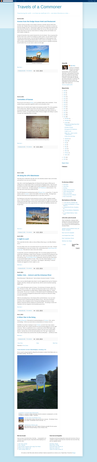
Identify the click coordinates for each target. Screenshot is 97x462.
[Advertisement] (37, 84)
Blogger (73, 452)
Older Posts (55, 343)
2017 (65, 108)
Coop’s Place (65, 186)
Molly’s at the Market (67, 193)
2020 (65, 102)
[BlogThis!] (38, 71)
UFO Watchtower (42, 187)
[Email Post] (34, 70)
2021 (65, 100)
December (67, 118)
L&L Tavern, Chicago (22, 443)
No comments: (29, 70)
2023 (65, 96)
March (66, 150)
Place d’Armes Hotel (67, 196)
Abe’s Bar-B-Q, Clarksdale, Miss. (71, 202)
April (66, 148)
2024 (65, 94)
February (67, 152)
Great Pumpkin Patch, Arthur (68, 235)
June (66, 144)
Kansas (32, 102)
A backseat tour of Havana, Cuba (31, 425)
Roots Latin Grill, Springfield (68, 232)
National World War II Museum (69, 194)
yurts (53, 258)
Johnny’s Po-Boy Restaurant (69, 189)
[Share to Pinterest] (42, 71)
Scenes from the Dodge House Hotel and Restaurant (36, 21)
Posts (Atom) (25, 345)
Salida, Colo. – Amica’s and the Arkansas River (34, 275)
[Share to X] (39, 71)
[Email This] (36, 71)
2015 (65, 112)
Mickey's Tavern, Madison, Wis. (24, 448)
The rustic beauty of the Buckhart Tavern (32, 417)
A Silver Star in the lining (26, 317)
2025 (65, 92)
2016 (65, 110)
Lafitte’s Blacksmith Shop (68, 191)
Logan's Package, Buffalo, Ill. (24, 449)
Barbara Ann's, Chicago (54, 445)
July (66, 142)
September (67, 138)
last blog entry (23, 320)
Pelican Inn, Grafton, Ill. (55, 448)
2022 (65, 98)
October (66, 122)
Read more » (19, 67)
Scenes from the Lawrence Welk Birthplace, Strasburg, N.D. (31, 349)
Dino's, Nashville (21, 445)
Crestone (27, 193)
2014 (65, 114)
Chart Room (65, 184)
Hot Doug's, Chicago (54, 443)
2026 (65, 90)
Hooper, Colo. (42, 192)
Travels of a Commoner (39, 6)
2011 (65, 159)
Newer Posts (20, 343)
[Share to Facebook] (40, 71)
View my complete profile (67, 84)
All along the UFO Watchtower (28, 175)
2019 (65, 104)
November (67, 120)
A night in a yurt (23, 239)
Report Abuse (65, 163)
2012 (65, 157)
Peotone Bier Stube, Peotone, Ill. (56, 446)
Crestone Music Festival (31, 257)
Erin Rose (65, 188)
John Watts (72, 65)
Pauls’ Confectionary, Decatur (68, 238)
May (66, 146)
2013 (65, 116)
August (66, 140)
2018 (65, 106)
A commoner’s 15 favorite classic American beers (28, 412)
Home (37, 343)
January (66, 154)
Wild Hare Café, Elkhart (67, 241)
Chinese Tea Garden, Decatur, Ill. (56, 449)
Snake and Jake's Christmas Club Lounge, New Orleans (29, 446)
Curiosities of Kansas (25, 99)
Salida (18, 287)
